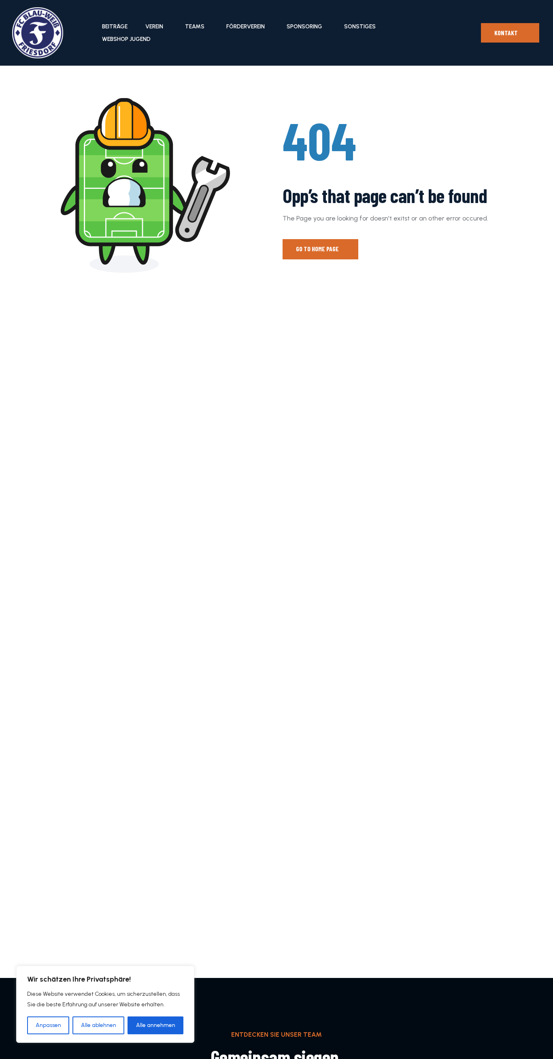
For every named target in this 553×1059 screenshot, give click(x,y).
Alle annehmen (155, 1025)
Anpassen (48, 1025)
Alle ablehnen (98, 1025)
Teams (194, 26)
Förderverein (245, 26)
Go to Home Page (318, 248)
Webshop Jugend (126, 39)
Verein (154, 26)
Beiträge (115, 26)
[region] (105, 1004)
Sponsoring (304, 26)
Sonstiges (360, 26)
